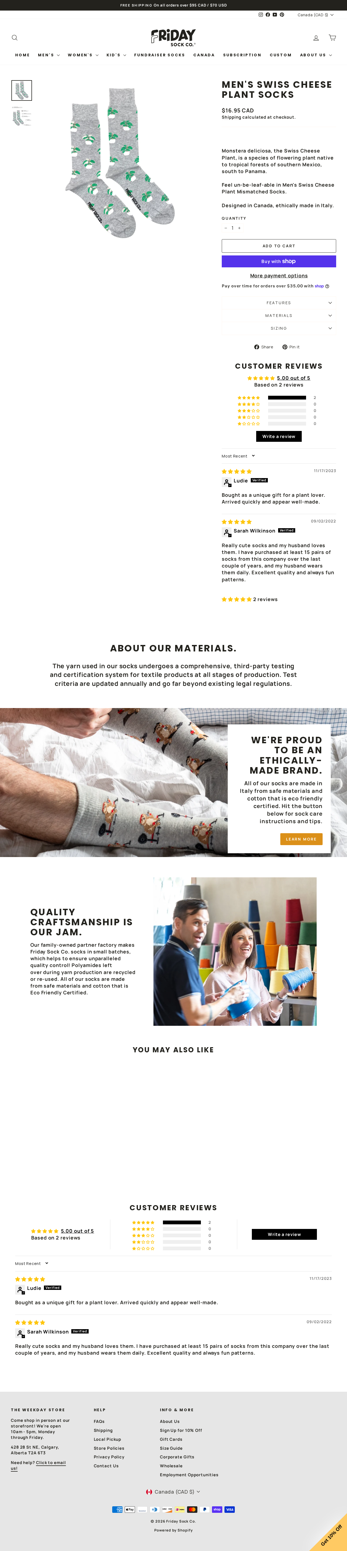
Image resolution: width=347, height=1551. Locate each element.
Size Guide (171, 1448)
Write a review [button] (279, 436)
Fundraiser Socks (159, 55)
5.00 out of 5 (293, 378)
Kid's (114, 55)
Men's (47, 55)
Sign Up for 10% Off (181, 1430)
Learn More (301, 839)
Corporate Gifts (177, 1457)
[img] (237, 471)
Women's (81, 55)
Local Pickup (107, 1439)
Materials (278, 315)
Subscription (242, 55)
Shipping (231, 117)
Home (22, 55)
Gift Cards (171, 1439)
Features (279, 302)
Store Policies (109, 1448)
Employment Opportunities (189, 1475)
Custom (281, 55)
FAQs (99, 1421)
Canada (204, 55)
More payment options (279, 275)
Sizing (279, 328)
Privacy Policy (109, 1457)
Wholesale (171, 1466)
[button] (249, 398)
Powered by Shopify (173, 1530)
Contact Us (106, 1466)
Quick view (49, 1138)
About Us (314, 55)
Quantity (234, 218)
